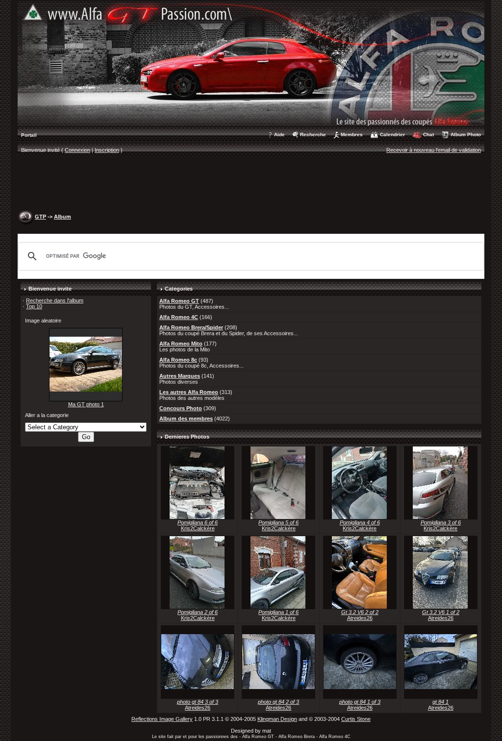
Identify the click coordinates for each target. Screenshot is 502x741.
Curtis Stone (356, 719)
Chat (428, 134)
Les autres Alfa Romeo (188, 392)
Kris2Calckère (198, 528)
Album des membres (186, 418)
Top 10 (34, 306)
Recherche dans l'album (54, 300)
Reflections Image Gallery (162, 719)
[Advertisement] (251, 184)
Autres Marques (179, 376)
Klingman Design (277, 719)
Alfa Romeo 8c (178, 360)
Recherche (313, 134)
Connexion (77, 150)
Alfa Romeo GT (179, 301)
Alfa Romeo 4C (178, 317)
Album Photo (466, 134)
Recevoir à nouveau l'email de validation (433, 150)
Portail (29, 135)
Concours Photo (180, 408)
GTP (40, 217)
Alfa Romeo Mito (180, 343)
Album (62, 217)
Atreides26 (360, 618)
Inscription (107, 150)
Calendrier (392, 134)
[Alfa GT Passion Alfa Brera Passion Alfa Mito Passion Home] (251, 63)
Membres (352, 134)
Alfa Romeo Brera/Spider (191, 327)
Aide (279, 134)
